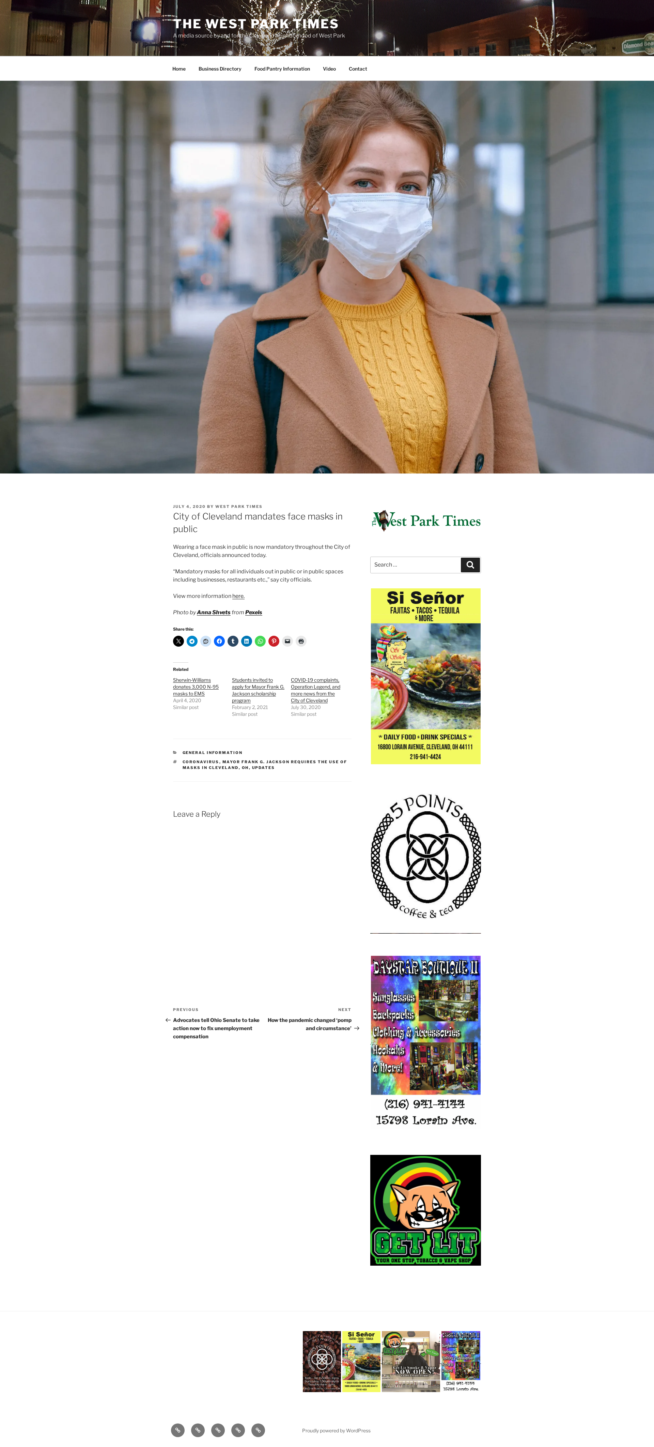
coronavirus (201, 761)
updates (263, 767)
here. (238, 596)
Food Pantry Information (282, 69)
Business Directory (220, 69)
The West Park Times (256, 23)
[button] (425, 676)
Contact (358, 69)
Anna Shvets (214, 612)
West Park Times (239, 506)
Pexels (253, 612)
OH (245, 767)
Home (179, 69)
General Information (213, 752)
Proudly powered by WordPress (336, 1430)
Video (329, 69)
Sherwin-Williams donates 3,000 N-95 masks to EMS (196, 686)
